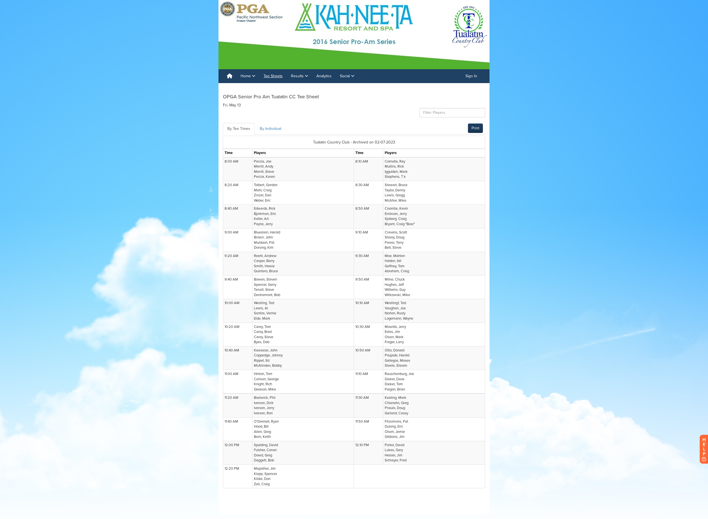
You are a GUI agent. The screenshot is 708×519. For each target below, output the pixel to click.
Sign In (471, 76)
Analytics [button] (324, 76)
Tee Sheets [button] (273, 76)
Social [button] (345, 76)
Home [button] (246, 76)
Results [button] (298, 76)
